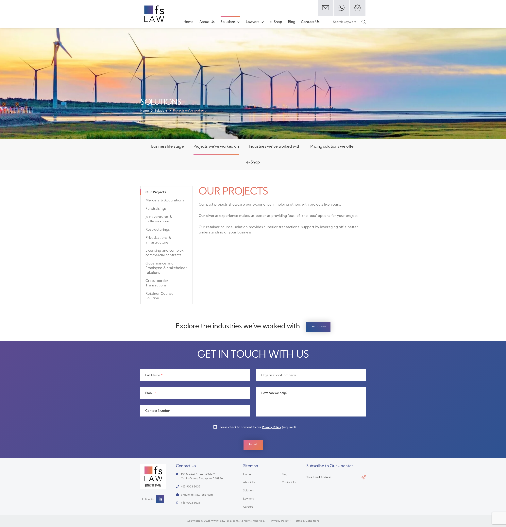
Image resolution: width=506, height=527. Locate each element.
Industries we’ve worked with (274, 147)
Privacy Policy (271, 427)
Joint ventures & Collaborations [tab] (158, 219)
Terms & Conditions (306, 520)
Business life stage (167, 147)
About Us (207, 22)
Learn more (318, 326)
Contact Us (310, 22)
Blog (291, 22)
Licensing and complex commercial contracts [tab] (164, 253)
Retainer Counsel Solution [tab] (159, 296)
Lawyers (252, 22)
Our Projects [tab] (155, 192)
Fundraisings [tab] (155, 209)
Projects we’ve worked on (216, 147)
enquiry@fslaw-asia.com (197, 494)
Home (188, 22)
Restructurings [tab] (157, 230)
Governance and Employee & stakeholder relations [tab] (166, 268)
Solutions (228, 22)
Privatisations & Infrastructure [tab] (158, 240)
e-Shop (276, 22)
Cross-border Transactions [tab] (156, 283)
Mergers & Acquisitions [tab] (164, 200)
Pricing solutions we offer (332, 147)
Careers (248, 506)
